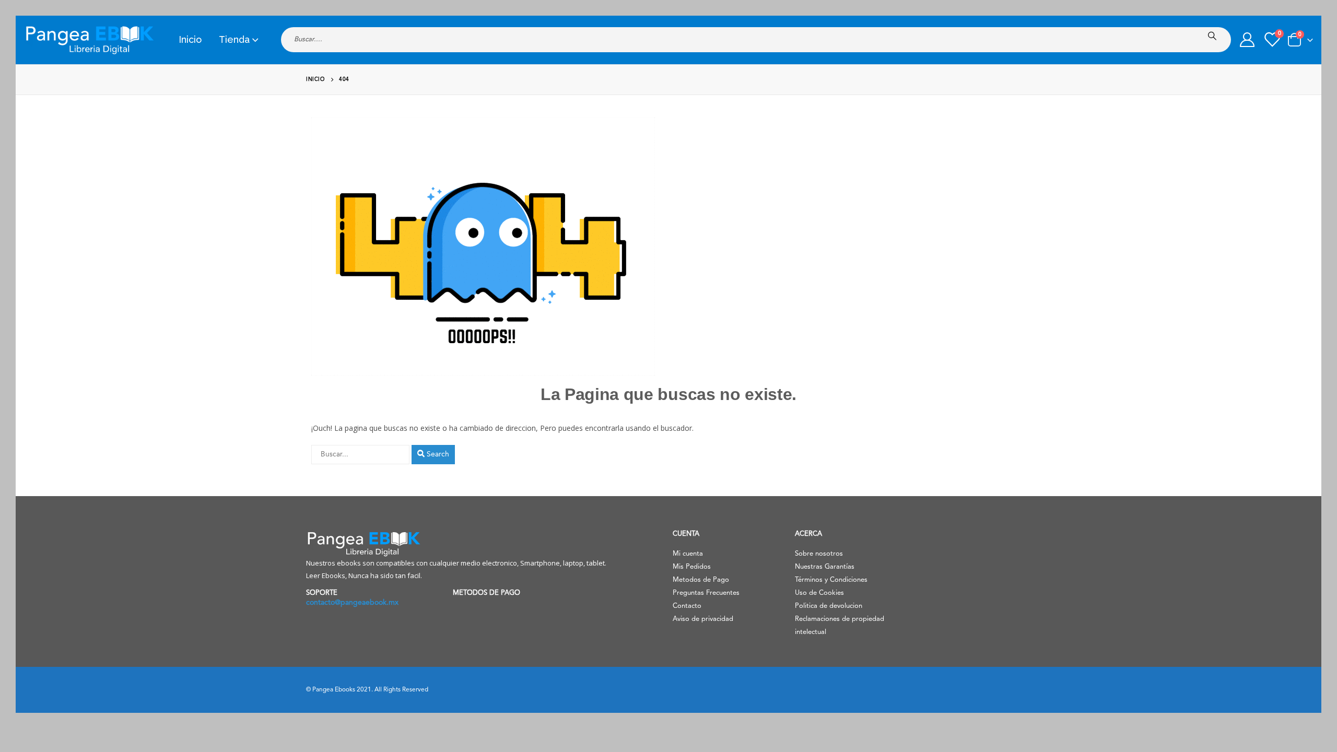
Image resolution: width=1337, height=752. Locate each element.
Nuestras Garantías (824, 566)
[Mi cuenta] (1247, 40)
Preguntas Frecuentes (706, 593)
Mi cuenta (688, 553)
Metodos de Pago (701, 580)
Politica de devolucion (828, 606)
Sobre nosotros (819, 553)
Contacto (687, 606)
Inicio (190, 39)
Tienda (234, 39)
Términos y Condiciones (831, 580)
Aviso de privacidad (703, 619)
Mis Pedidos (692, 566)
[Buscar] (1214, 36)
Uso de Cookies (819, 593)
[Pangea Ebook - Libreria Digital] (89, 40)
